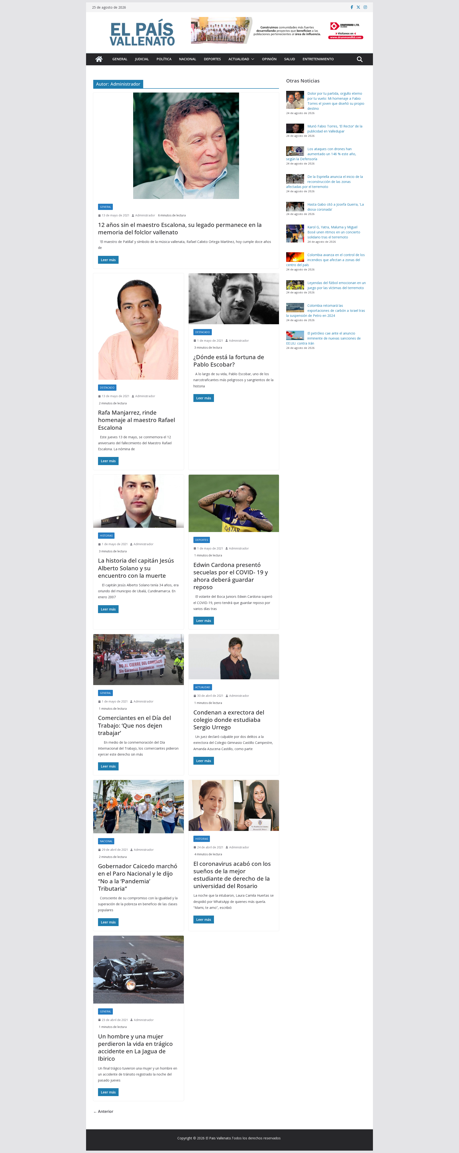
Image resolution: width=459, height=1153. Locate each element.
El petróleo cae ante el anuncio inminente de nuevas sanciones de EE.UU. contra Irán (323, 338)
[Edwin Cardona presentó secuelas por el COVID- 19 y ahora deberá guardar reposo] (234, 503)
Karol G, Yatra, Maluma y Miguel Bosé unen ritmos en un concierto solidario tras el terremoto (333, 232)
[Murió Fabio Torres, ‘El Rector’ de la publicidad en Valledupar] (295, 128)
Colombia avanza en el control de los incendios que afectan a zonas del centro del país (325, 260)
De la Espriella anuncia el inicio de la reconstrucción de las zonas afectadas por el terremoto (324, 181)
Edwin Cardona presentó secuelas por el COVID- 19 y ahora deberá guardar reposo (230, 576)
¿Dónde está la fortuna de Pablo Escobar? (228, 360)
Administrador (145, 215)
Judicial (142, 59)
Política (164, 59)
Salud (289, 59)
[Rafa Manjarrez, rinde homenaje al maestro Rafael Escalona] (138, 326)
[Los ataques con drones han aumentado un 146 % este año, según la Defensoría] (295, 151)
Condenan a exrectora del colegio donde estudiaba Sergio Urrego (228, 719)
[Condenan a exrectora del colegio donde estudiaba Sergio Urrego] (234, 656)
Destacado (107, 387)
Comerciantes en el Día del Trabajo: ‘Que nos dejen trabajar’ (134, 725)
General (119, 59)
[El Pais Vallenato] (99, 59)
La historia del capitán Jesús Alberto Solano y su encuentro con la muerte (136, 567)
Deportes (212, 59)
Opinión (269, 59)
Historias (106, 535)
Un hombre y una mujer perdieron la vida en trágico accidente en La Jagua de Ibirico (135, 1047)
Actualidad (239, 59)
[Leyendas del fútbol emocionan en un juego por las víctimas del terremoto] (295, 285)
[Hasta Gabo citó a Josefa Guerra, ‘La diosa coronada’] (295, 206)
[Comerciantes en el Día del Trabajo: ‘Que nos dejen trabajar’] (138, 659)
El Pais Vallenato (218, 1138)
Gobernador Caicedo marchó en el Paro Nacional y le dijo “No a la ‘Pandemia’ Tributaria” (137, 877)
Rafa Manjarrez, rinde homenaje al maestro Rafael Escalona (136, 419)
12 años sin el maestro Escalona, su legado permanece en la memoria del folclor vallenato (180, 228)
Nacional (187, 59)
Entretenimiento (318, 59)
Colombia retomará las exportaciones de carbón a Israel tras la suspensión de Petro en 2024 (325, 310)
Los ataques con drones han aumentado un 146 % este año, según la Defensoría (321, 154)
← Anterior (103, 1111)
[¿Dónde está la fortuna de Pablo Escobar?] (234, 298)
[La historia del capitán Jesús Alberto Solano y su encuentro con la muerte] (138, 501)
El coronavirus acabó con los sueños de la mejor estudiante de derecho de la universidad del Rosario (232, 875)
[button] (251, 59)
